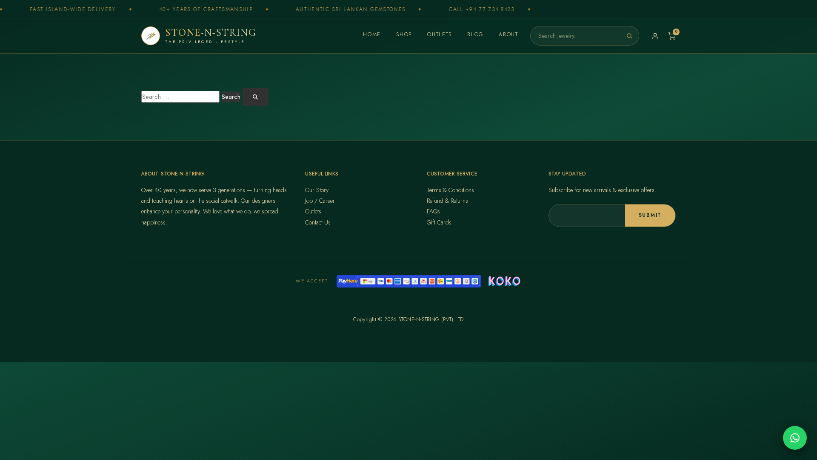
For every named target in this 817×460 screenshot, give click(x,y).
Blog (475, 34)
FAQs (433, 211)
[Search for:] (180, 97)
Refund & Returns (447, 200)
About (508, 34)
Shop (404, 34)
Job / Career (320, 200)
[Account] (655, 36)
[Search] (629, 35)
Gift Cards (439, 222)
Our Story (317, 190)
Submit (650, 215)
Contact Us (318, 222)
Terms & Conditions (450, 190)
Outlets (439, 34)
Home (372, 34)
